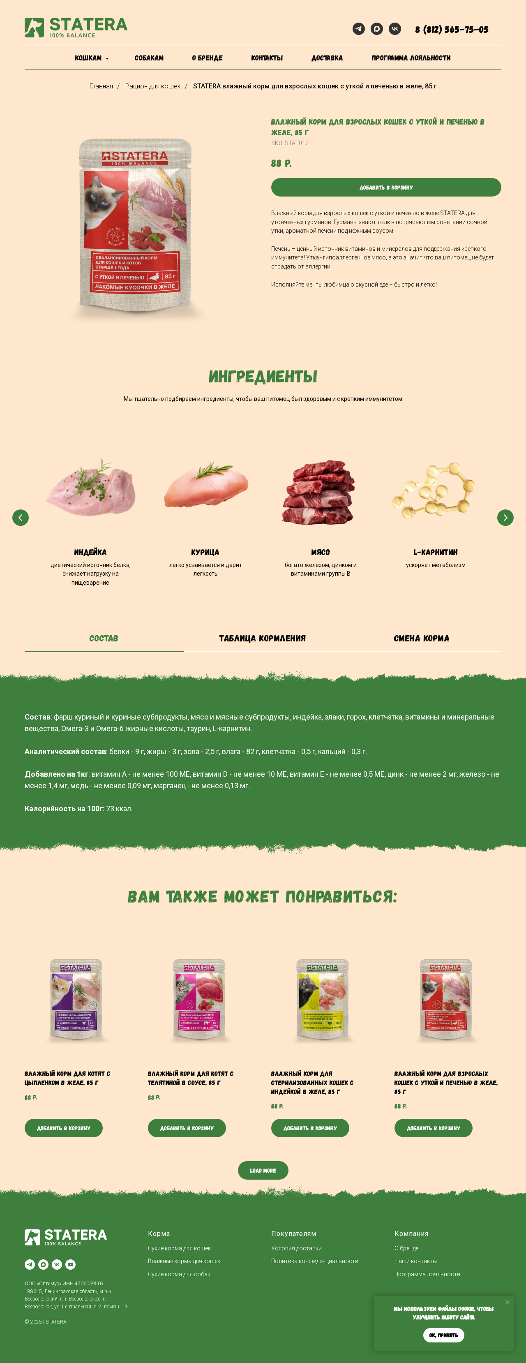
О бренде (406, 1248)
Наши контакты (415, 1261)
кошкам (89, 57)
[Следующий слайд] (505, 517)
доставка (327, 57)
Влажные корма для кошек (184, 1261)
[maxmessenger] (377, 29)
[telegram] (359, 29)
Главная (101, 86)
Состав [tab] (104, 637)
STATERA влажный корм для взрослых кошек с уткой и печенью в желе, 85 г (315, 86)
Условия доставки (296, 1248)
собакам (149, 57)
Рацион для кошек (153, 86)
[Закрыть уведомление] (507, 1302)
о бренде (207, 57)
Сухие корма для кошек (179, 1248)
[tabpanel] (263, 673)
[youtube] (70, 1264)
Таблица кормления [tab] (263, 637)
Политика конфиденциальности (314, 1261)
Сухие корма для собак (179, 1274)
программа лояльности (411, 57)
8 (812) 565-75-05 (452, 29)
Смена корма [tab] (422, 637)
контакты (267, 57)
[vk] (395, 29)
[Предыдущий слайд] (20, 517)
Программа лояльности (427, 1274)
